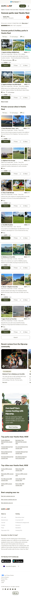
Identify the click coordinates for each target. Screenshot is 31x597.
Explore (3, 9)
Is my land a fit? (19, 520)
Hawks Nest (21, 9)
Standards (18, 527)
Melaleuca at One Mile (18, 374)
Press (2, 527)
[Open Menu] (28, 6)
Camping (27, 9)
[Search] (27, 17)
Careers (3, 525)
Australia (7, 9)
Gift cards (3, 517)
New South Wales (14, 9)
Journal (3, 522)
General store (4, 520)
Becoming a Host (20, 517)
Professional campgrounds (22, 522)
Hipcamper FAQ (5, 530)
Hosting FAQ (19, 530)
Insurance (18, 525)
